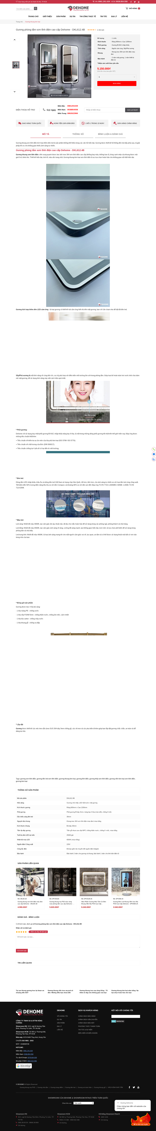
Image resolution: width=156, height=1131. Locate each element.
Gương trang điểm (57, 1087)
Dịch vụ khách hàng (88, 1010)
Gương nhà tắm (42, 1087)
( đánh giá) (100, 30)
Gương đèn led (70, 1087)
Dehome (61, 1010)
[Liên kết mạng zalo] (154, 459)
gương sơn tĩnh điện (28, 779)
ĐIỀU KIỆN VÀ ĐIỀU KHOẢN (87, 1033)
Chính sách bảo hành (86, 1016)
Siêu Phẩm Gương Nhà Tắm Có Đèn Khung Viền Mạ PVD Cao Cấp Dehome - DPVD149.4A (93, 904)
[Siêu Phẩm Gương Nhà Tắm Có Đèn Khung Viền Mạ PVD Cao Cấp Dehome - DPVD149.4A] (94, 882)
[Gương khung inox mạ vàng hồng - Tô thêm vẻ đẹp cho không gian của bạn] (94, 978)
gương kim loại (21, 781)
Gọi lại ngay (132, 110)
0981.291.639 (104, 1)
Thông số (78, 134)
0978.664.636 (32, 1057)
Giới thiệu (47, 16)
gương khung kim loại (67, 779)
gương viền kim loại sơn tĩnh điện (122, 779)
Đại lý (59, 1026)
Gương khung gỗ (99, 1087)
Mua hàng (117, 83)
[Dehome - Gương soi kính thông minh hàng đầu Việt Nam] (78, 8)
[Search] (35, 8)
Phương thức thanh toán (89, 1026)
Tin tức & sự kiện (85, 1030)
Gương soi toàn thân (85, 1087)
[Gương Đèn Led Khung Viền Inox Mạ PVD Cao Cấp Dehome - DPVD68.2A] (126, 882)
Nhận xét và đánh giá (23, 928)
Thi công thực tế (88, 16)
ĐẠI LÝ (114, 16)
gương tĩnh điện (83, 779)
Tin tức (103, 16)
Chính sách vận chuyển (87, 1019)
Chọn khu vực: (67, 1103)
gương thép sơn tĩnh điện (99, 779)
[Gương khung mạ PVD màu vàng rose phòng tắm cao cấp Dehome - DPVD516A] (62, 882)
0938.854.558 (122, 1)
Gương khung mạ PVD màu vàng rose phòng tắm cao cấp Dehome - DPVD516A (61, 904)
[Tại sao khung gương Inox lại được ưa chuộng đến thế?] (30, 978)
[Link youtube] (138, 1)
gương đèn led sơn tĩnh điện (47, 779)
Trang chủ (33, 16)
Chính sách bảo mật (86, 1023)
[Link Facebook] (130, 1)
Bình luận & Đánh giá (110, 134)
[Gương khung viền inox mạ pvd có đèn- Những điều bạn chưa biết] (62, 978)
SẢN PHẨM (60, 16)
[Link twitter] (134, 1)
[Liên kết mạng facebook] (154, 454)
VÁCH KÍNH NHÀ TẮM (115, 1087)
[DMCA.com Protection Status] (125, 1021)
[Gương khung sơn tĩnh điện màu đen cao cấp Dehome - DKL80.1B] (30, 882)
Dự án (72, 16)
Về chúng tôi (62, 1016)
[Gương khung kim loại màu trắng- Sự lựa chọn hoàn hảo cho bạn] (125, 978)
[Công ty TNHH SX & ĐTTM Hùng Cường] (31, 1012)
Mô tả (45, 134)
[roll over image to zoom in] (59, 66)
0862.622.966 (32, 1061)
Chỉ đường (21, 1125)
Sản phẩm (61, 1023)
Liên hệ (124, 16)
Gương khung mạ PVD (27, 1087)
